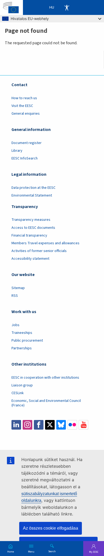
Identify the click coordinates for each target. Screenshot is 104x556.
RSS (14, 295)
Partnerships (21, 348)
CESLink (17, 393)
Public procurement (27, 340)
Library (16, 150)
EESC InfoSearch (24, 158)
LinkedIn (16, 425)
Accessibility (66, 7)
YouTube (83, 425)
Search (52, 551)
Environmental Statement (31, 195)
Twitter (50, 425)
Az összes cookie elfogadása (50, 528)
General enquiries (25, 113)
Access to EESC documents (33, 227)
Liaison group (22, 385)
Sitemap (18, 288)
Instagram (27, 425)
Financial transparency (29, 235)
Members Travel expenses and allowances (45, 243)
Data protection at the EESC (33, 187)
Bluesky (61, 425)
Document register (26, 143)
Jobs (15, 325)
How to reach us (24, 98)
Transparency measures (30, 219)
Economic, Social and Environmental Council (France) (46, 403)
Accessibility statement (30, 258)
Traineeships (21, 332)
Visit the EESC (22, 106)
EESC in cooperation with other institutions (45, 377)
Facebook (38, 425)
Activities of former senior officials (39, 251)
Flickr (72, 425)
